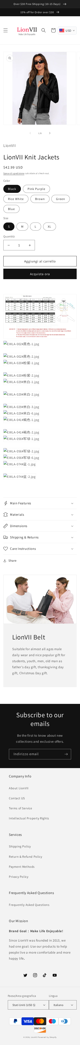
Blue (11, 209)
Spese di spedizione (13, 173)
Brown (40, 199)
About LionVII (19, 788)
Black (12, 189)
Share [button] (12, 561)
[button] (5, 30)
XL (49, 227)
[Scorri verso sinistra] (30, 133)
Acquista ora (40, 274)
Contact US (17, 798)
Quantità (9, 236)
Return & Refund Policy (25, 857)
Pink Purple (36, 189)
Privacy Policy (18, 877)
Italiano (58, 1005)
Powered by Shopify (47, 1037)
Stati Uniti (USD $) (24, 1005)
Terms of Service (20, 808)
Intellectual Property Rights (29, 818)
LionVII (34, 1037)
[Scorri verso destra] (50, 133)
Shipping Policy (20, 846)
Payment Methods (22, 867)
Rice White (16, 199)
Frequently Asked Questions (29, 905)
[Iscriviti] (66, 754)
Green (60, 199)
